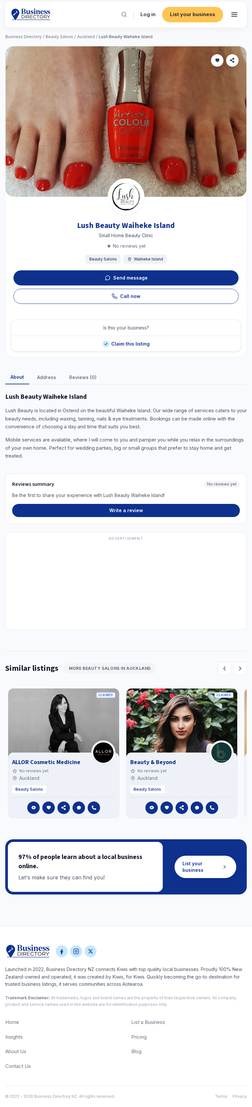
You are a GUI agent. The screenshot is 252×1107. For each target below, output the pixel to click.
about (17, 377)
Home (12, 1022)
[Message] (79, 808)
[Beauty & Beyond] (221, 752)
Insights (14, 1037)
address (46, 377)
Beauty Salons (59, 36)
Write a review (126, 510)
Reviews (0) (82, 377)
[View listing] (33, 808)
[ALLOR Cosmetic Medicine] (103, 752)
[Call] (94, 808)
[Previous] (224, 668)
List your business (192, 14)
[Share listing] (232, 60)
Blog (136, 1051)
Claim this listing (130, 341)
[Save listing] (217, 60)
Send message (130, 278)
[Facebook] (62, 951)
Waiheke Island (148, 259)
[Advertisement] (126, 585)
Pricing (139, 1037)
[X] (90, 951)
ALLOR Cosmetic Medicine (46, 762)
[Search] (124, 14)
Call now (130, 296)
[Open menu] (234, 14)
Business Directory (23, 36)
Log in (148, 14)
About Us (15, 1051)
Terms (221, 1096)
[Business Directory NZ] (28, 951)
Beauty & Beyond (153, 762)
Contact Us (18, 1066)
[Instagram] (76, 951)
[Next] (240, 668)
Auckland (86, 36)
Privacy (240, 1096)
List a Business (148, 1022)
